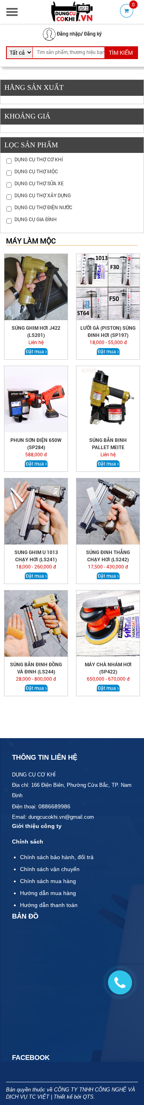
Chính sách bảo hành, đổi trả (57, 857)
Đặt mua (35, 351)
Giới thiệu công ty (37, 826)
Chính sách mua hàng (48, 881)
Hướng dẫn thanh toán (49, 905)
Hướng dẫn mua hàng (48, 893)
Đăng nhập (69, 33)
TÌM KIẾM (121, 52)
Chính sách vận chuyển (50, 869)
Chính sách (27, 841)
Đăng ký (93, 33)
